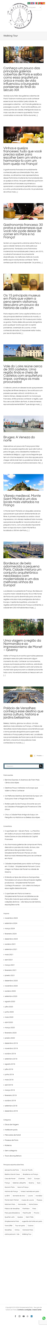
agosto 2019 (10, 1064)
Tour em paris (20, 1225)
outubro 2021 (10, 944)
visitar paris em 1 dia (12, 1234)
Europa (37, 1178)
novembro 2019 (11, 1048)
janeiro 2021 (10, 975)
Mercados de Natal (13, 1135)
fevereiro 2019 (11, 1095)
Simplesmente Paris (12, 1221)
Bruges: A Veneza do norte (19, 438)
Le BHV (7, 1196)
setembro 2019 (11, 1059)
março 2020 (10, 1027)
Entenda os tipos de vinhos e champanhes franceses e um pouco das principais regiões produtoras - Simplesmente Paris (23, 880)
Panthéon (26, 1208)
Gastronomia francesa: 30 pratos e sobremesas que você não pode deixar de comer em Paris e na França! (23, 231)
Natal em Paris (10, 1204)
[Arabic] (28, 3)
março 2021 (10, 965)
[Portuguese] (40, 3)
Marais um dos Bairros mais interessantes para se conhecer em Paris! (23, 855)
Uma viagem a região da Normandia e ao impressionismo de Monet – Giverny (22, 645)
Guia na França (22, 1187)
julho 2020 (9, 1007)
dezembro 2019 (11, 1043)
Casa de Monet (10, 1178)
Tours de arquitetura (13, 1156)
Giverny (31, 1183)
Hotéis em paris (11, 1130)
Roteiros (8, 1145)
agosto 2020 (10, 1001)
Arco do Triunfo (27, 1170)
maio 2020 (9, 1017)
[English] (31, 3)
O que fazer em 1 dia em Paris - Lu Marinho (22, 831)
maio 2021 (9, 954)
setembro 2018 (11, 1106)
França (7, 1183)
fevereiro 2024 (11, 934)
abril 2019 (9, 1085)
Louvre (30, 1196)
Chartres (21, 1178)
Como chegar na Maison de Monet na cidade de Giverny (22, 869)
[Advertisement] (23, 1271)
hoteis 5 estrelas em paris (30, 1191)
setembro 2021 (11, 949)
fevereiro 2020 (11, 1033)
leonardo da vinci (19, 1196)
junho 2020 (9, 1012)
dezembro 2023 (11, 939)
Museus (39, 1200)
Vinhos (17, 1230)
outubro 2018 (10, 1100)
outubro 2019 (10, 1054)
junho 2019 (9, 1074)
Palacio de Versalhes (12, 1208)
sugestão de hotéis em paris (32, 1221)
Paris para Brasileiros (12, 1213)
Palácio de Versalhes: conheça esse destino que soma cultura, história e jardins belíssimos (23, 712)
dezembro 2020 (11, 981)
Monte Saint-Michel (12, 1200)
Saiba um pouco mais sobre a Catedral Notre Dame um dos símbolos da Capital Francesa (22, 836)
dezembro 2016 (11, 1111)
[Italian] (37, 3)
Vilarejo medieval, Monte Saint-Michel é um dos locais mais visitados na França (22, 500)
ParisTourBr (27, 1213)
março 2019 (10, 1090)
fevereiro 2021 (11, 970)
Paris (34, 1208)
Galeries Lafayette (19, 1183)
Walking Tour (26, 1234)
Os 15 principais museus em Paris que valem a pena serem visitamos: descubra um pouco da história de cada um (21, 302)
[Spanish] (43, 3)
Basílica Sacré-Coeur (12, 1174)
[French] (34, 3)
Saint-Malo (30, 1217)
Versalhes (8, 1230)
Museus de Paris (11, 1140)
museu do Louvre (27, 1200)
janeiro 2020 (10, 1038)
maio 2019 (9, 1080)
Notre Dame (33, 1204)
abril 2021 (9, 960)
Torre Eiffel (8, 1225)
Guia (38, 1183)
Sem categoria (11, 1151)
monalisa (39, 1196)
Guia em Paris (10, 1187)
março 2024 (10, 928)
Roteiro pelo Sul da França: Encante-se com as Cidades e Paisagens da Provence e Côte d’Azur (23, 806)
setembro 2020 (11, 996)
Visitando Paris (27, 1230)
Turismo (30, 1225)
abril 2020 (9, 1022)
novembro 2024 (11, 918)
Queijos (20, 1217)
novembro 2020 (11, 986)
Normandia (22, 1204)
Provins (36, 1213)
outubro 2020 (10, 991)
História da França (11, 1191)
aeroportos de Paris (12, 1170)
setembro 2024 (11, 923)
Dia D (29, 1178)
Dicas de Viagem (12, 1124)
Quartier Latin (10, 1217)
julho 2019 (9, 1069)
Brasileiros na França (30, 1174)
